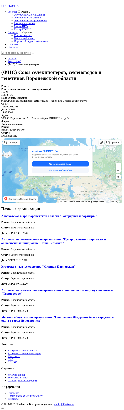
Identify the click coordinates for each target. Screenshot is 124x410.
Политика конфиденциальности (25, 395)
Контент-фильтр (23, 35)
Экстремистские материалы (29, 14)
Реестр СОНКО (22, 29)
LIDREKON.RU (10, 6)
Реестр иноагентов (24, 23)
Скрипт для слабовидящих (22, 380)
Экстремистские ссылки (27, 17)
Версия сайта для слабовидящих (32, 41)
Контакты (13, 398)
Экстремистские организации (30, 20)
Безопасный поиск (24, 38)
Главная (12, 58)
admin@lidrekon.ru (64, 404)
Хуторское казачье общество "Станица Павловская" (38, 266)
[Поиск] (33, 53)
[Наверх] (2, 408)
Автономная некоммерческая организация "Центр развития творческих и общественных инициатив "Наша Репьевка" (53, 241)
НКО (10, 359)
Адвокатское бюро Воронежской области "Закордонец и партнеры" (49, 216)
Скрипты (13, 44)
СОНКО (12, 362)
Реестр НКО (21, 26)
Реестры (12, 11)
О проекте (13, 47)
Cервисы (13, 32)
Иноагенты (14, 356)
